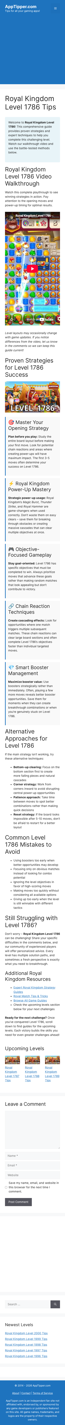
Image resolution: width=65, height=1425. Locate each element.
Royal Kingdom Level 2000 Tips (26, 1333)
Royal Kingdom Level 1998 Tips (26, 1344)
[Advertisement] (32, 51)
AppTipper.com (20, 6)
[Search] (55, 1304)
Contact (25, 1393)
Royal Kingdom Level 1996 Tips (26, 1356)
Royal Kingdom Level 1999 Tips (26, 1339)
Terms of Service (43, 1393)
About (15, 1393)
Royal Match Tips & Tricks (31, 996)
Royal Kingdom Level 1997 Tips (26, 1350)
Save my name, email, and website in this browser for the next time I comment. (34, 1187)
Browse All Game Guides (30, 1000)
